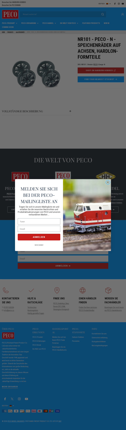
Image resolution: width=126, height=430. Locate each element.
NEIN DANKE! (39, 245)
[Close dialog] (108, 182)
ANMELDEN (39, 237)
